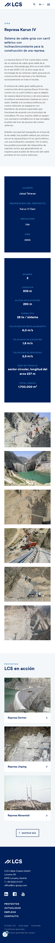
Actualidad (12, 908)
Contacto (11, 916)
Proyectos (11, 903)
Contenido (35, 925)
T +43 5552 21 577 (13, 881)
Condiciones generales (14, 929)
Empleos (10, 912)
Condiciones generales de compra (19, 932)
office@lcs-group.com (15, 885)
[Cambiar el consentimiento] (5, 934)
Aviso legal (23, 925)
